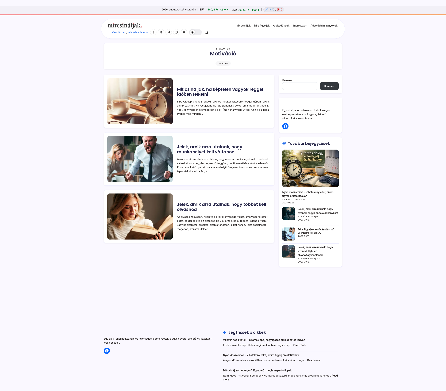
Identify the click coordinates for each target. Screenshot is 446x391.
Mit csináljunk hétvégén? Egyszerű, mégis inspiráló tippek (257, 370)
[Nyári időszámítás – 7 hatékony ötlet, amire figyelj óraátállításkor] (310, 168)
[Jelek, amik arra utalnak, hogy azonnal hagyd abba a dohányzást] (288, 213)
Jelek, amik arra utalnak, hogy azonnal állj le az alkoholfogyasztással (315, 251)
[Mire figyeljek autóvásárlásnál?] (288, 234)
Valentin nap (119, 32)
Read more (299, 345)
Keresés (287, 80)
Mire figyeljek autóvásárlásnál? (316, 229)
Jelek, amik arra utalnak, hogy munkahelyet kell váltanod (209, 149)
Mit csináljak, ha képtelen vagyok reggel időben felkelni (220, 91)
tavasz (144, 32)
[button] (195, 32)
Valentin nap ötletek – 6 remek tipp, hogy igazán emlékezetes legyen (264, 339)
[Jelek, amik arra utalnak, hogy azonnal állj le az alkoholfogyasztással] (288, 251)
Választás (133, 32)
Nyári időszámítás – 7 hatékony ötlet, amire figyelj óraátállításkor (261, 355)
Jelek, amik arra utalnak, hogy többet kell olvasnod (221, 207)
